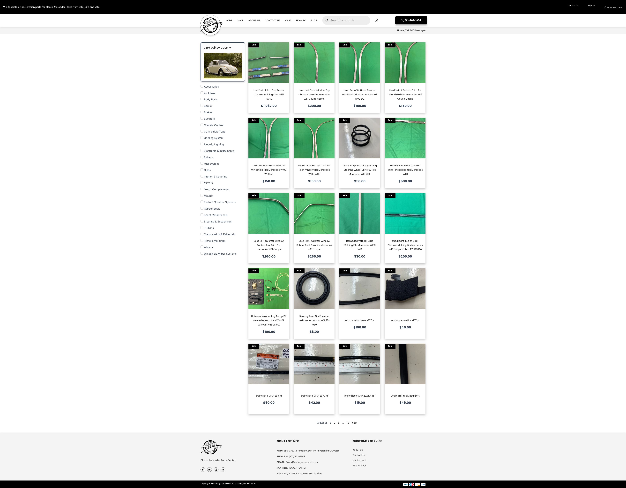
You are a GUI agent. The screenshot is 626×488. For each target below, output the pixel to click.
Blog (314, 20)
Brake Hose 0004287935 (314, 395)
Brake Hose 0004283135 (269, 395)
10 (347, 422)
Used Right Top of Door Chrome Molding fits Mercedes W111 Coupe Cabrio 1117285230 (405, 245)
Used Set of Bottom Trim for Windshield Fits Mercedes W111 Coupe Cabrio (405, 95)
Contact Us (272, 20)
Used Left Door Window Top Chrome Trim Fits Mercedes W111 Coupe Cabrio (314, 95)
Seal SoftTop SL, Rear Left (405, 395)
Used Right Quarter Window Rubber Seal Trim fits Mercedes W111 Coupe (314, 245)
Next (354, 422)
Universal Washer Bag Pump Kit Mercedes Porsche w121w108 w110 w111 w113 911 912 (268, 320)
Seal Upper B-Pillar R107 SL (405, 320)
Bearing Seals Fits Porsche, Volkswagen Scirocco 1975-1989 (314, 320)
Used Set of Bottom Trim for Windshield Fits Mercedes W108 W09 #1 (268, 170)
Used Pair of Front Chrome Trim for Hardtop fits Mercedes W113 (405, 170)
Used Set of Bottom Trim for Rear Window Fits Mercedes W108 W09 (314, 170)
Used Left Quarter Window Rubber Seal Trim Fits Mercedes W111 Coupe (269, 245)
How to (301, 20)
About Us (254, 20)
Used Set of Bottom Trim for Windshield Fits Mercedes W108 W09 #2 (359, 95)
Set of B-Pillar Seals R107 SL (360, 320)
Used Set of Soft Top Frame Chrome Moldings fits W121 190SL (268, 95)
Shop (240, 20)
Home (229, 20)
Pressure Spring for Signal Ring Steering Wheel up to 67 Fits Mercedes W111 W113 (360, 170)
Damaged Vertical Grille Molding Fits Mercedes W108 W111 (360, 245)
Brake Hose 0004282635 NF (359, 395)
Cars (288, 20)
